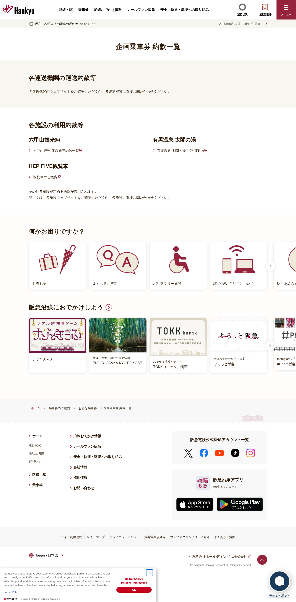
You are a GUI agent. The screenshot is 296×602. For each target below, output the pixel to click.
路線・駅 (66, 9)
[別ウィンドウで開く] (194, 504)
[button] (286, 9)
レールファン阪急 (141, 9)
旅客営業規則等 (155, 537)
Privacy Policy (11, 592)
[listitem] (148, 266)
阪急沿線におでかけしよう (66, 307)
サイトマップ (96, 537)
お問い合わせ (83, 488)
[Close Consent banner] (149, 573)
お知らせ (35, 461)
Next (270, 266)
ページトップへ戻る (262, 560)
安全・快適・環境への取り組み (184, 9)
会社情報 (80, 467)
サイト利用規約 (71, 537)
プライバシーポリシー (124, 537)
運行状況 (242, 14)
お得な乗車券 (88, 408)
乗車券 (83, 9)
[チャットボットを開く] (279, 584)
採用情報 (82, 477)
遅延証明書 (265, 14)
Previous (26, 266)
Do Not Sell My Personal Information (134, 581)
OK (134, 589)
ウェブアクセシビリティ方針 (190, 537)
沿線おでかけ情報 (108, 9)
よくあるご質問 (224, 537)
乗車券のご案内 (59, 408)
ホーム (35, 408)
